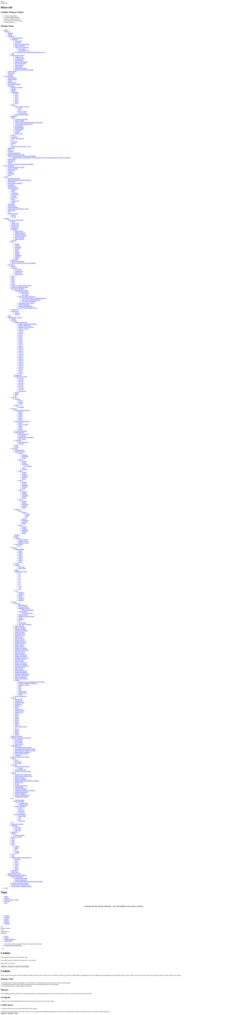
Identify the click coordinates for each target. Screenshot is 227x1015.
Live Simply (21, 49)
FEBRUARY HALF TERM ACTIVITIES (27, 781)
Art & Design (22, 622)
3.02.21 (20, 341)
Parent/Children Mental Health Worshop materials (29, 881)
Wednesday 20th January (22, 650)
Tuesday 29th (18, 701)
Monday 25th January (21, 654)
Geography (14, 137)
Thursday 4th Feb (20, 667)
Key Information (9, 76)
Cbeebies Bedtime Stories (25, 306)
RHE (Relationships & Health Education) (19, 180)
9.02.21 (20, 335)
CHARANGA (19, 125)
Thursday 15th (19, 712)
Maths (16, 394)
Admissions (11, 148)
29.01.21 (20, 346)
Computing (14, 141)
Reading (13, 89)
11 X (19, 587)
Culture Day (14, 309)
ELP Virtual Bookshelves (29, 301)
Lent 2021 (14, 765)
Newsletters (11, 173)
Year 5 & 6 (21, 813)
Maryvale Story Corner (21, 290)
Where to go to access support (19, 883)
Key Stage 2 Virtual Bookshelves (31, 300)
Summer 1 (21, 599)
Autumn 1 (21, 592)
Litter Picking (19, 66)
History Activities (20, 835)
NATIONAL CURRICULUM (23, 776)
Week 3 (20, 415)
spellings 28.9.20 (23, 539)
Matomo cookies (9, 993)
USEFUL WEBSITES (17, 261)
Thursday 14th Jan (20, 643)
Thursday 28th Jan (20, 659)
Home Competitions (20, 806)
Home (6, 30)
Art (12, 140)
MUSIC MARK (19, 121)
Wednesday (18, 247)
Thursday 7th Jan (20, 635)
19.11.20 (20, 383)
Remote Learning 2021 (21, 322)
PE (12, 242)
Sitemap (6, 937)
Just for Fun (21, 821)
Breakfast (14, 189)
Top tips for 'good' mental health (20, 884)
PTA (9, 212)
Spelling (17, 565)
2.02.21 (20, 343)
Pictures (20, 768)
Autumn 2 (21, 594)
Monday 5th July (23, 614)
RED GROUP (19, 231)
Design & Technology (17, 824)
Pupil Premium (12, 82)
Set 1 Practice (19, 739)
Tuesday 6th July (23, 611)
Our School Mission (17, 38)
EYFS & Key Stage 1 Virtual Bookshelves (34, 298)
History (13, 135)
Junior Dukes (15, 194)
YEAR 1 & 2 (15, 223)
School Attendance (13, 207)
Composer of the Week (21, 119)
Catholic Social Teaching (22, 47)
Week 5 (20, 418)
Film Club (14, 197)
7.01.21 (20, 372)
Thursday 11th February (21, 675)
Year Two (14, 408)
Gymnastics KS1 (23, 803)
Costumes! (18, 755)
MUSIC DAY (19, 133)
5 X (19, 578)
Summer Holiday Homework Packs (21, 857)
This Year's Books (23, 434)
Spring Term (18, 272)
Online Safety (12, 181)
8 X (19, 583)
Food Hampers (19, 60)
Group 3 (20, 404)
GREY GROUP (19, 239)
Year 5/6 (13, 217)
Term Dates (11, 204)
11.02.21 (20, 332)
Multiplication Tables (21, 571)
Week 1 (20, 412)
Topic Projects (19, 544)
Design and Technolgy (17, 138)
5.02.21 (20, 338)
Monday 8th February (21, 670)
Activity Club (15, 201)
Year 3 (17, 98)
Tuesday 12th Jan (20, 640)
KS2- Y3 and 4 (22, 111)
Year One (14, 397)
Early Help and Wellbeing (15, 183)
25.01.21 (20, 352)
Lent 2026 (18, 42)
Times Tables (22, 816)
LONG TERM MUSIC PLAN (23, 124)
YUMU (17, 784)
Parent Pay (4, 933)
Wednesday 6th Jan (20, 634)
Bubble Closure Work (21, 376)
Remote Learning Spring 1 (22, 410)
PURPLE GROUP (20, 234)
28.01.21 (20, 348)
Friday (17, 250)
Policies (10, 149)
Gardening (14, 193)
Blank (16, 707)
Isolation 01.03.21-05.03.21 (26, 327)
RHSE (13, 105)
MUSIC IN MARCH (21, 779)
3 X (19, 575)
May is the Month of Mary (22, 44)
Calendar (10, 172)
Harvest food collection (21, 62)
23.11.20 (20, 380)
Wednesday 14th (19, 710)
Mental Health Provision (22, 114)
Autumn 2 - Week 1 (24, 685)
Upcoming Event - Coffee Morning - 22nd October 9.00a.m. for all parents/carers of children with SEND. (41, 157)
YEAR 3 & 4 (15, 225)
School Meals (11, 205)
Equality (10, 162)
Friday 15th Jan (19, 645)
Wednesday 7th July (24, 608)
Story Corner (22, 439)
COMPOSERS (19, 787)
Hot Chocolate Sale (20, 63)
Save (16, 1013)
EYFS (16, 94)
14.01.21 (20, 364)
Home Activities (19, 801)
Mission (10, 34)
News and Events (9, 165)
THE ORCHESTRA (21, 789)
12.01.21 (20, 367)
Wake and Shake (19, 800)
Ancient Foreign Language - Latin (21, 146)
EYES (20, 808)
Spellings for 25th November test (27, 683)
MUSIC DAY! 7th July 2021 (23, 774)
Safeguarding (11, 161)
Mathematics (14, 92)
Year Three (14, 448)
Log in (6, 888)
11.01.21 (20, 368)
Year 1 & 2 (18, 827)
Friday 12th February (21, 677)
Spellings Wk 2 (22, 693)
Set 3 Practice (19, 742)
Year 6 (17, 103)
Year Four (14, 547)
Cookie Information (9, 939)
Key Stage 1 (25, 293)
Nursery (13, 266)
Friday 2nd (18, 706)
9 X (19, 584)
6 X (19, 579)
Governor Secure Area (14, 153)
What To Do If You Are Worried (20, 757)
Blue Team (21, 567)
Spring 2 (20, 597)
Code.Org (21, 444)
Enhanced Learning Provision (19, 287)
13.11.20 (20, 389)
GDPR (10, 81)
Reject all (3, 966)
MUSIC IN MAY (20, 777)
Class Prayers (22, 391)
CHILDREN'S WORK (21, 797)
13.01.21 (20, 365)
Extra (12, 856)
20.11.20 (20, 381)
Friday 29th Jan (19, 661)
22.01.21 (20, 354)
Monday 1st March (20, 627)
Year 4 (17, 100)
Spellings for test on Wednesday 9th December (31, 682)
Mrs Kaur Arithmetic (28, 610)
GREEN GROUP (20, 233)
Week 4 (20, 416)
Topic (16, 591)
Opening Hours (12, 78)
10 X (19, 586)
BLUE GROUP (19, 237)
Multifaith (14, 116)
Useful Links (11, 210)
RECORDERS (19, 127)
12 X (19, 589)
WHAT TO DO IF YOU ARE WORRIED (23, 263)
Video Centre (15, 872)
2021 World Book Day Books (23, 747)
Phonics (17, 392)
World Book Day (20, 432)
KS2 (19, 819)
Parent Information (23, 292)
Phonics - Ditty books (24, 325)
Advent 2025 (18, 41)
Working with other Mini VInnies (24, 70)
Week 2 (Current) (23, 424)
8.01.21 (20, 370)
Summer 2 (21, 600)
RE (16, 396)
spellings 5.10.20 (23, 541)
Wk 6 (20, 686)
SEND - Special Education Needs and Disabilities (22, 156)
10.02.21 (20, 333)
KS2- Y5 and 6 (22, 113)
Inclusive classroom (16, 736)
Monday (17, 244)
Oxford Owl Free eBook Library (27, 308)
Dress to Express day (21, 880)
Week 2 (20, 413)
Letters (10, 175)
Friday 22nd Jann (20, 653)
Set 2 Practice (19, 741)
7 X (19, 581)
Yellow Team (22, 568)
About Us (7, 31)
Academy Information (14, 178)
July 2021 (17, 603)
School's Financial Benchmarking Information (21, 164)
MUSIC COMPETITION (22, 795)
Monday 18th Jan (20, 646)
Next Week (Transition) (25, 624)
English (13, 90)
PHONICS (14, 229)
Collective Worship (16, 837)
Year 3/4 (13, 215)
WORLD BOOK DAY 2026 (16, 167)
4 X (19, 576)
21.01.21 (20, 356)
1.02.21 (20, 344)
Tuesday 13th (18, 709)
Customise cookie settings (22, 966)
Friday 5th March (20, 632)
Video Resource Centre (14, 873)
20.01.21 (20, 357)
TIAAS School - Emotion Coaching (21, 886)
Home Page (4, 3)
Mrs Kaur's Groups (27, 613)
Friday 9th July (22, 605)
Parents (6, 177)
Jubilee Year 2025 (20, 46)
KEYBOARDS (19, 129)
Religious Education (17, 87)
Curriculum (11, 86)
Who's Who (11, 73)
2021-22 (17, 314)
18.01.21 (20, 360)
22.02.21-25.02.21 (23, 328)
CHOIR (17, 132)
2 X (19, 573)
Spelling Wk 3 (22, 691)
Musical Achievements (21, 785)
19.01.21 (20, 359)
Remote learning (12, 79)
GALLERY (18, 130)
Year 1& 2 (21, 809)
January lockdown (20, 452)
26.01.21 (20, 351)
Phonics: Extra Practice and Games (21, 738)
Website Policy (8, 941)
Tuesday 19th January (21, 648)
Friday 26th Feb (19, 626)
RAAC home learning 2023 (15, 220)
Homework (18, 375)
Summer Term (19, 274)
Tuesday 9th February (21, 672)
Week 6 (20, 420)
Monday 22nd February (21, 678)
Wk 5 (20, 688)
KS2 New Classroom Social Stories (21, 285)
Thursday (17, 249)
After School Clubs (13, 188)
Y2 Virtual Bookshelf (21, 431)
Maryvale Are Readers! (17, 288)
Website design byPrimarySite (13, 945)
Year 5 (17, 102)
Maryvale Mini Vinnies (17, 55)
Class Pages (11, 264)
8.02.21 (20, 336)
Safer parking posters (21, 68)
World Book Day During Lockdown (25, 750)
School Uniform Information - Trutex (18, 209)
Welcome (10, 33)
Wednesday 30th (19, 702)
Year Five (14, 602)
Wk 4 (20, 690)
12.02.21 (20, 330)
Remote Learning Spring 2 (22, 421)
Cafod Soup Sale (19, 58)
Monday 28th (18, 699)
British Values (12, 159)
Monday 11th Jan (20, 638)
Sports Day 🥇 (15, 311)
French (17, 447)
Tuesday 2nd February (21, 664)
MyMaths (21, 407)
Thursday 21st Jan (20, 651)
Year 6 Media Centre (21, 726)
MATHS (13, 241)
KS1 (19, 110)
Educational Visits (13, 213)
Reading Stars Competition (26, 437)
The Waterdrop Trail (20, 769)
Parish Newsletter (13, 169)
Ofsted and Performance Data (16, 154)
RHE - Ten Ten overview (22, 106)
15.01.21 (20, 362)
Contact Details (12, 71)
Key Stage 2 (25, 295)
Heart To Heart (19, 65)
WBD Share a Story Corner (26, 303)
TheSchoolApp (12, 186)
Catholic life (11, 36)
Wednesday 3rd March (21, 630)
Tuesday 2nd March (20, 629)
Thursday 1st (18, 704)
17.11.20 (20, 386)
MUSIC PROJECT (20, 793)
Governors (11, 151)
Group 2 (20, 402)
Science (13, 143)
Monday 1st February (21, 662)
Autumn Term (19, 271)
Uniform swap (19, 57)
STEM (13, 202)
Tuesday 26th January (21, 656)
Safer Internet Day (23, 442)
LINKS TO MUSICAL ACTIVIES (25, 790)
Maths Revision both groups (26, 616)
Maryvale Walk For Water (22, 766)
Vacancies (10, 74)
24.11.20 (20, 378)
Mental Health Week (17, 877)
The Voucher (22, 436)
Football (13, 196)
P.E (12, 145)
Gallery (10, 316)
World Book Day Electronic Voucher (25, 749)
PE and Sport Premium (14, 84)
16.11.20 (20, 388)
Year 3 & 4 (21, 811)
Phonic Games (19, 744)
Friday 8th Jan (19, 637)
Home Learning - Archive (15, 317)
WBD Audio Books (24, 304)
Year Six (13, 698)
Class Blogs (14, 870)
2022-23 (17, 313)
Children (6, 218)
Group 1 (20, 400)
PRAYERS (14, 260)
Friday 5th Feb (19, 669)
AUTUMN (18, 269)
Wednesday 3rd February (22, 666)
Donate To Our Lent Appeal (23, 771)
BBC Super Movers (20, 814)
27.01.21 (20, 349)
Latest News (11, 170)
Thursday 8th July (23, 606)
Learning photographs (21, 878)
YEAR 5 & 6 (15, 226)
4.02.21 (20, 340)
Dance (13, 199)
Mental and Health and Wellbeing (17, 875)
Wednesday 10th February (22, 674)
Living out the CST (23, 50)
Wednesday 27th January (22, 658)
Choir (13, 191)
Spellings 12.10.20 (23, 543)
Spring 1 (20, 595)
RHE (12, 54)
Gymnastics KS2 (23, 805)
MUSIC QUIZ (19, 782)
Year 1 (17, 95)
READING (14, 228)
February (17, 509)
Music (13, 117)
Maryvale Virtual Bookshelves (26, 296)
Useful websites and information (27, 324)
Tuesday (17, 245)
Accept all (10, 966)
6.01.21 (20, 373)
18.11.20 (20, 384)
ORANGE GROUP (20, 236)
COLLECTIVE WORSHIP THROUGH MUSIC (29, 122)
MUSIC (13, 773)
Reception (14, 268)
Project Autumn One (20, 696)
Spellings (17, 399)
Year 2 (17, 97)
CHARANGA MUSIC (21, 792)
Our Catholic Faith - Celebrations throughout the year (30, 52)
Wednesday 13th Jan (20, 642)
